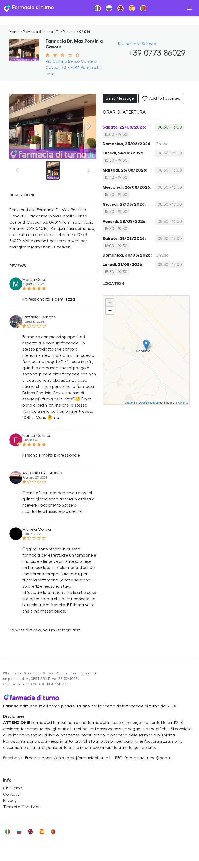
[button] (131, 65)
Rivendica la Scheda (137, 44)
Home (14, 32)
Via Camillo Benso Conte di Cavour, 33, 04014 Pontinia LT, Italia (74, 67)
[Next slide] (88, 126)
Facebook (12, 758)
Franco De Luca (37, 435)
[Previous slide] (17, 126)
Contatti (11, 794)
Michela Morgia (36, 529)
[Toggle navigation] (189, 7)
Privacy (10, 801)
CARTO (183, 402)
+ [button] (110, 302)
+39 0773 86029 (156, 53)
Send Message (120, 98)
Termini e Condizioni (22, 807)
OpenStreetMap (149, 402)
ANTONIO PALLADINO (42, 473)
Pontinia (69, 32)
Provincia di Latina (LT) (41, 32)
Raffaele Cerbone (39, 317)
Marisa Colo (33, 279)
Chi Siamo (13, 788)
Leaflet (129, 402)
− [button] (110, 310)
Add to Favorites (164, 98)
